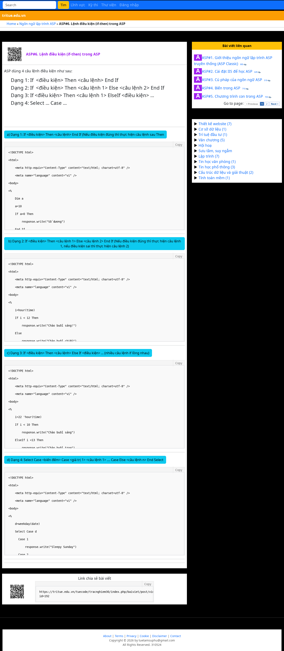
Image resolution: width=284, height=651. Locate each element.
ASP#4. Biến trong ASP (220, 87)
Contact (175, 636)
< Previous (252, 103)
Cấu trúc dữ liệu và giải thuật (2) (226, 172)
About (107, 636)
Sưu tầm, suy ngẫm (215, 150)
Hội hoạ (205, 145)
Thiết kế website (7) (215, 123)
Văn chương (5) (212, 139)
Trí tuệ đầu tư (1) (213, 134)
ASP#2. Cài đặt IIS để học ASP (226, 71)
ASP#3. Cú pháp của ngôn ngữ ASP (231, 79)
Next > (274, 103)
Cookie (144, 636)
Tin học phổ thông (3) (217, 166)
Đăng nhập (129, 4)
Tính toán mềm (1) (214, 177)
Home (11, 23)
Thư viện (108, 4)
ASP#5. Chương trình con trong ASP (232, 96)
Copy (178, 145)
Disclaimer (159, 636)
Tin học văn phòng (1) (217, 161)
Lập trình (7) (209, 156)
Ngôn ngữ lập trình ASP (37, 23)
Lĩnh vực (78, 4)
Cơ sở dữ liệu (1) (212, 129)
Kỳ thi (93, 4)
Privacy (131, 636)
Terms (119, 636)
